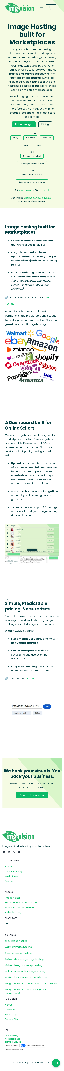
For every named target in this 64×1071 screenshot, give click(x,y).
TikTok (25, 145)
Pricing (45, 124)
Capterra (25, 190)
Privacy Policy (11, 1035)
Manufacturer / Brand (32, 174)
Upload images (23, 124)
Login (51, 8)
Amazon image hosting (18, 953)
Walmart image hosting (18, 946)
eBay (15, 137)
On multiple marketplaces (32, 163)
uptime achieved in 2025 (38, 198)
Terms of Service (13, 1041)
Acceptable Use (12, 1039)
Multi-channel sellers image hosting (25, 971)
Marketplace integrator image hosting (26, 977)
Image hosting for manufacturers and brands (31, 983)
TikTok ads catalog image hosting (24, 959)
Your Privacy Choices (35, 1045)
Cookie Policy (12, 1045)
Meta (39, 145)
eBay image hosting (16, 941)
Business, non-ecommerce (32, 182)
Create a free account (32, 795)
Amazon (47, 137)
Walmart (30, 137)
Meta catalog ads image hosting (23, 965)
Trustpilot (45, 190)
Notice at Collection (14, 1049)
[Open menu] (41, 8)
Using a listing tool (32, 156)
